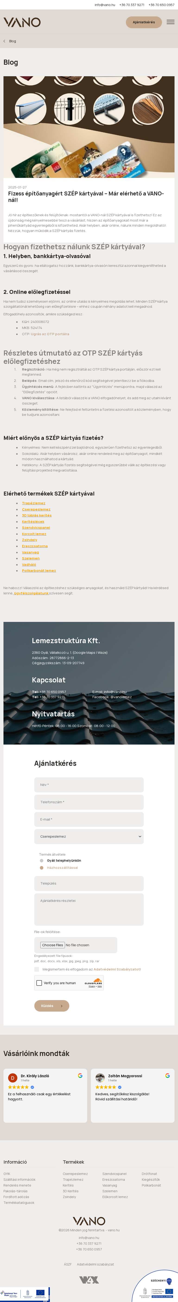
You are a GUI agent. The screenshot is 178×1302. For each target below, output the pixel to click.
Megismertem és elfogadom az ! (92, 969)
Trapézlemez (73, 1179)
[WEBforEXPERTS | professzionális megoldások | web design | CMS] (89, 1279)
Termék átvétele (52, 854)
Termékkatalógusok (18, 1202)
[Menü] (171, 22)
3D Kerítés (71, 1191)
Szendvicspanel (114, 1173)
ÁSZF (68, 1264)
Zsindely (69, 1197)
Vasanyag (109, 1185)
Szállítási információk (19, 1179)
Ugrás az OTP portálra (49, 334)
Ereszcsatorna (113, 1179)
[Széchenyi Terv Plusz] (25, 1294)
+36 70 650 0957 (162, 5)
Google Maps (84, 652)
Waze (102, 652)
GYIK (6, 1173)
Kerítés (68, 1185)
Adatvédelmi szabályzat (95, 1264)
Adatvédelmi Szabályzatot (117, 969)
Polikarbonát (151, 1185)
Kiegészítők (151, 1179)
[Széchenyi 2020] (155, 1286)
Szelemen (110, 1191)
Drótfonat (149, 1173)
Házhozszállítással (62, 867)
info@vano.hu (105, 5)
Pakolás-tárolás (15, 1191)
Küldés (47, 1005)
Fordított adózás (16, 1197)
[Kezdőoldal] (22, 22)
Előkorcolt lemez (115, 1197)
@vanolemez (121, 696)
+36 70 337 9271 (131, 5)
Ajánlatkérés (144, 22)
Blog (12, 41)
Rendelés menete (17, 1185)
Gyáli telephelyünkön (64, 860)
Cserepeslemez (75, 1173)
